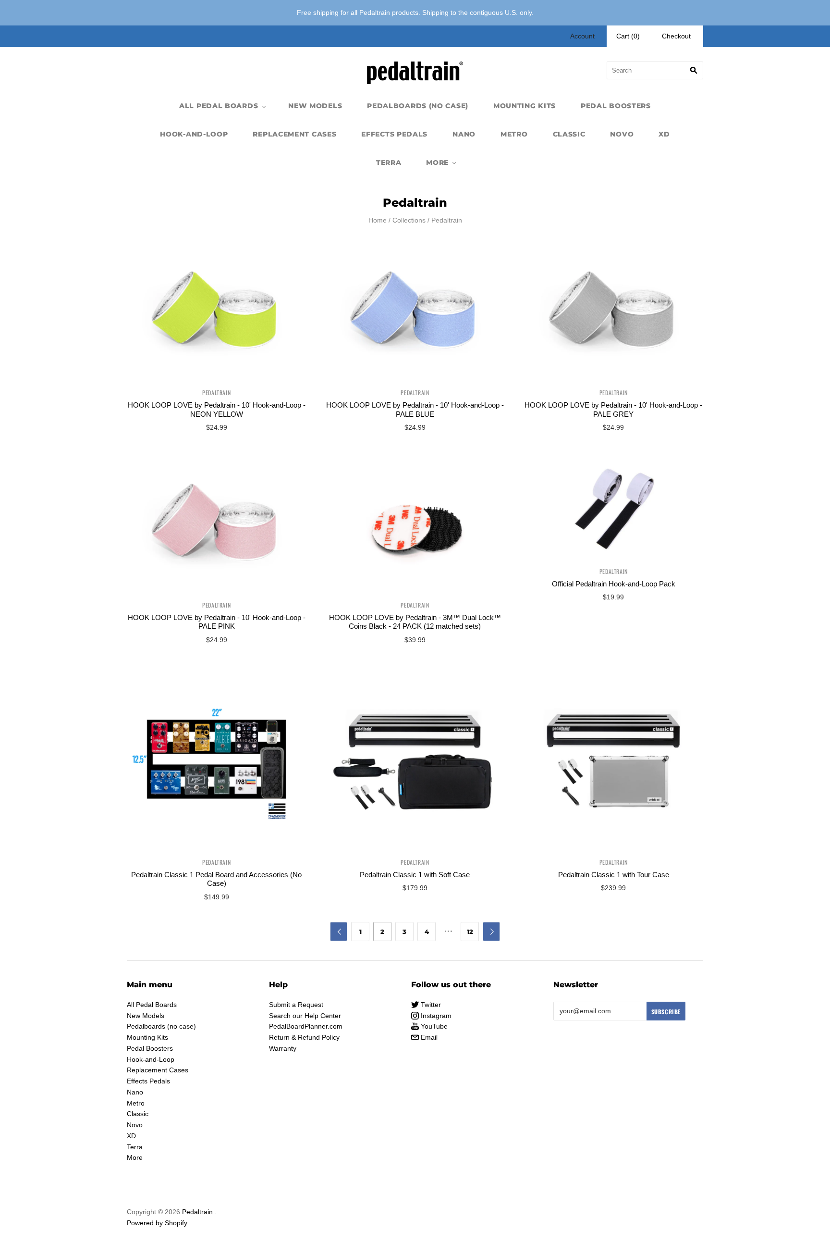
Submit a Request (296, 1004)
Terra (389, 162)
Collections (409, 220)
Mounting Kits (524, 105)
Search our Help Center (305, 1015)
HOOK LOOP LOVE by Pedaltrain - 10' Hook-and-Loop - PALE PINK (216, 622)
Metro (514, 134)
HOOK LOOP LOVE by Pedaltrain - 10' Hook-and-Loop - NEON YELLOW (216, 409)
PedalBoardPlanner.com (305, 1026)
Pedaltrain (216, 392)
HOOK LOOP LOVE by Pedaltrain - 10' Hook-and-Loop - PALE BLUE (415, 409)
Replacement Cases (294, 134)
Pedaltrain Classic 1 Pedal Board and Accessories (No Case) (216, 879)
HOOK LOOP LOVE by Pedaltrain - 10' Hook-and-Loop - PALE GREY (613, 409)
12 (470, 931)
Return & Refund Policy (304, 1037)
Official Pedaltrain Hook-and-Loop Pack (613, 584)
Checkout (676, 36)
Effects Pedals (394, 134)
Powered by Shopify (157, 1223)
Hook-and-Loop (194, 134)
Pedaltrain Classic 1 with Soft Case (415, 874)
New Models (315, 105)
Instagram (435, 1015)
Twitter (430, 1004)
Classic (569, 134)
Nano (464, 134)
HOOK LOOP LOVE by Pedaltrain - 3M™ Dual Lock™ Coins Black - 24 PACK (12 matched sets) (415, 622)
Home (377, 220)
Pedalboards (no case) (417, 105)
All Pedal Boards (218, 105)
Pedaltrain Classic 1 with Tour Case (613, 874)
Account (582, 36)
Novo (622, 134)
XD (664, 134)
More (437, 162)
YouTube (433, 1026)
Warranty (282, 1048)
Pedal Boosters (616, 105)
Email (428, 1037)
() (628, 36)
